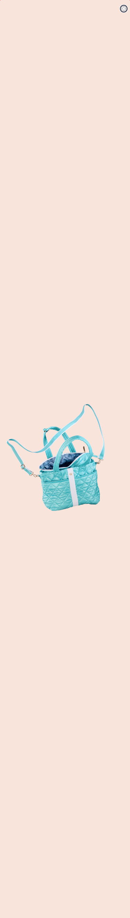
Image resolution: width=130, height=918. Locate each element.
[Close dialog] (123, 8)
